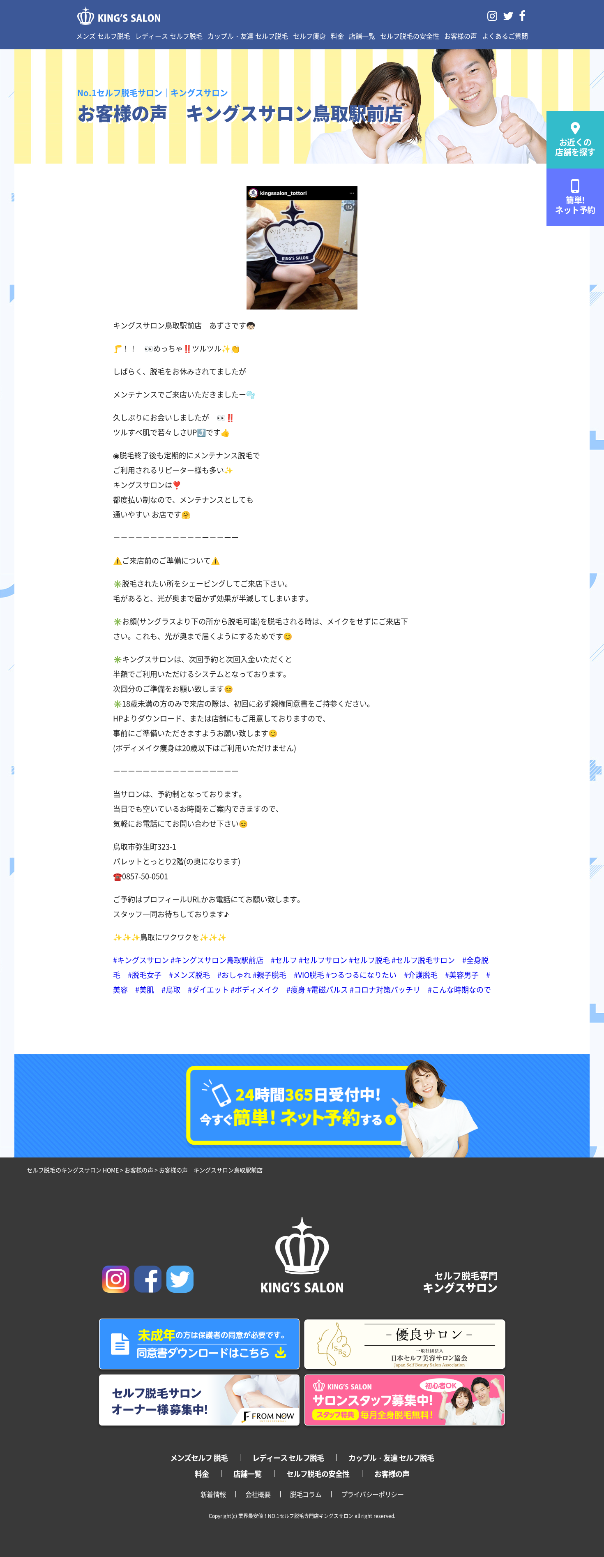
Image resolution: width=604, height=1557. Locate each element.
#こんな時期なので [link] (459, 989)
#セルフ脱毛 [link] (369, 959)
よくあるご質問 (505, 36)
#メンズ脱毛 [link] (189, 974)
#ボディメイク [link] (255, 989)
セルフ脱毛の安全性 (409, 36)
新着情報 (213, 1494)
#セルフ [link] (284, 959)
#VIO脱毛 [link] (309, 974)
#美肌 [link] (144, 989)
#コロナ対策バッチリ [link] (385, 989)
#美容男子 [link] (462, 974)
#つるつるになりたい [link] (361, 974)
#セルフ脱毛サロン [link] (423, 959)
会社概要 (257, 1494)
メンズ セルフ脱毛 (103, 36)
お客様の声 (460, 36)
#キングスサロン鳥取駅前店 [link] (217, 959)
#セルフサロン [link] (323, 959)
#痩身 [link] (295, 989)
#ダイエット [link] (208, 989)
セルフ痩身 (309, 36)
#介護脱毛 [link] (421, 974)
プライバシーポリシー (372, 1494)
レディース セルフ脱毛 (169, 36)
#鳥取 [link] (170, 989)
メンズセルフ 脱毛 (199, 1457)
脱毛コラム (305, 1494)
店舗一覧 (362, 36)
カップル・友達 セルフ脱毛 (247, 36)
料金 (337, 36)
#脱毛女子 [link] (144, 974)
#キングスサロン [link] (141, 959)
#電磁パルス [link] (327, 989)
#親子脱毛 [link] (269, 974)
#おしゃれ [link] (234, 974)
